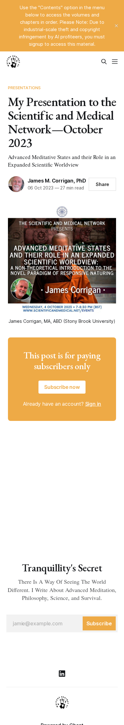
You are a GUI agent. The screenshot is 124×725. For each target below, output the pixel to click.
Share (102, 184)
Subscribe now (62, 387)
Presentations (24, 87)
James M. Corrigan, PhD (57, 180)
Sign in (93, 404)
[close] (116, 26)
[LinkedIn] (62, 673)
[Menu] (115, 62)
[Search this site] (104, 62)
